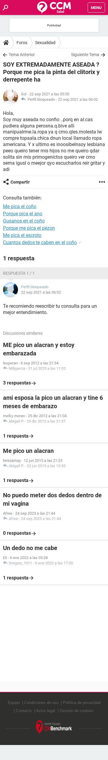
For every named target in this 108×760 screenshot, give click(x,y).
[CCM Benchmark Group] (54, 727)
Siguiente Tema (85, 54)
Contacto (24, 710)
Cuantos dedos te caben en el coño (40, 242)
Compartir (20, 182)
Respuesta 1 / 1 (19, 273)
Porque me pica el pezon (29, 228)
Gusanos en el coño (24, 221)
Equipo (14, 702)
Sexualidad (45, 42)
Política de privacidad (81, 702)
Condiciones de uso (41, 702)
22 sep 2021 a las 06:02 (78, 99)
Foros (21, 42)
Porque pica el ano (22, 214)
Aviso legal (45, 710)
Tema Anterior (22, 54)
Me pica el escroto (22, 235)
